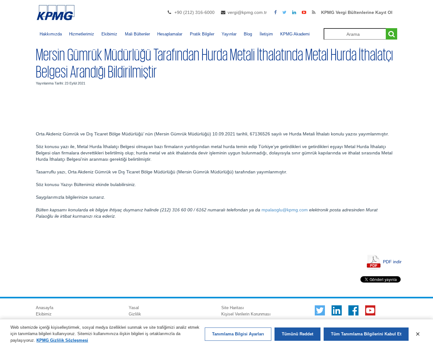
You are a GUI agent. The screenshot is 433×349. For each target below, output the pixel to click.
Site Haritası (232, 307)
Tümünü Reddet (297, 334)
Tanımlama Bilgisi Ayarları (238, 334)
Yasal (134, 307)
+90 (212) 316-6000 (194, 12)
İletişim (266, 34)
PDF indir (392, 261)
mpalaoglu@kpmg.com (285, 209)
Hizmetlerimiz (81, 34)
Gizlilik (135, 314)
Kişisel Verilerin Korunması (246, 314)
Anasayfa (44, 307)
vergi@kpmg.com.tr (247, 12)
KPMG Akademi (295, 34)
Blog (248, 34)
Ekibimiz (109, 34)
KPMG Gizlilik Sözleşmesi (62, 340)
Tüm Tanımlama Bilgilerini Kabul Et (366, 334)
